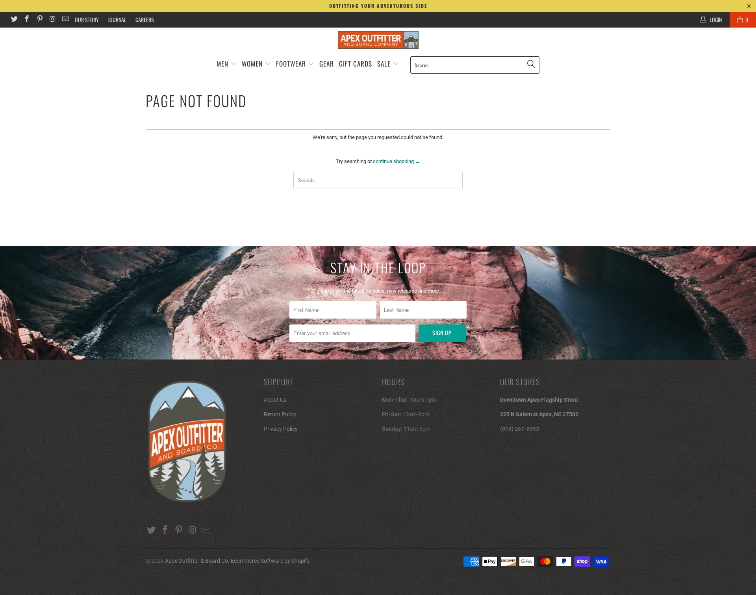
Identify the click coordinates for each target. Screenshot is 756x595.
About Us (275, 400)
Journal (117, 19)
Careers (144, 19)
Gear (326, 64)
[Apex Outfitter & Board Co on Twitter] (14, 20)
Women (252, 64)
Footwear (291, 64)
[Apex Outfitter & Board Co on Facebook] (27, 20)
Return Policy (280, 414)
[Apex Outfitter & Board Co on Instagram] (52, 20)
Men (222, 64)
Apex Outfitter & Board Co (196, 561)
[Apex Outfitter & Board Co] (378, 40)
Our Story (87, 19)
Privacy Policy (281, 429)
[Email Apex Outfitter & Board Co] (65, 20)
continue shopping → (396, 161)
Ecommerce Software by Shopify (270, 561)
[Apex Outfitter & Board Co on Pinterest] (39, 20)
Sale (385, 64)
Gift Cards (355, 64)
